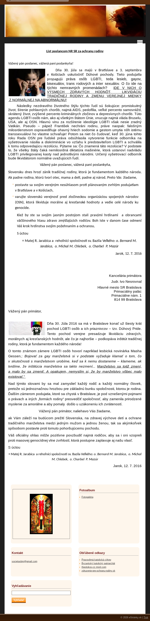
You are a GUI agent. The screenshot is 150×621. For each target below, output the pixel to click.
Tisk (146, 617)
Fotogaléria (87, 497)
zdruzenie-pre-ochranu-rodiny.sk (98, 570)
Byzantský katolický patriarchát (98, 563)
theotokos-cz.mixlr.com (94, 567)
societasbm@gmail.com (24, 561)
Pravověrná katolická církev (96, 559)
